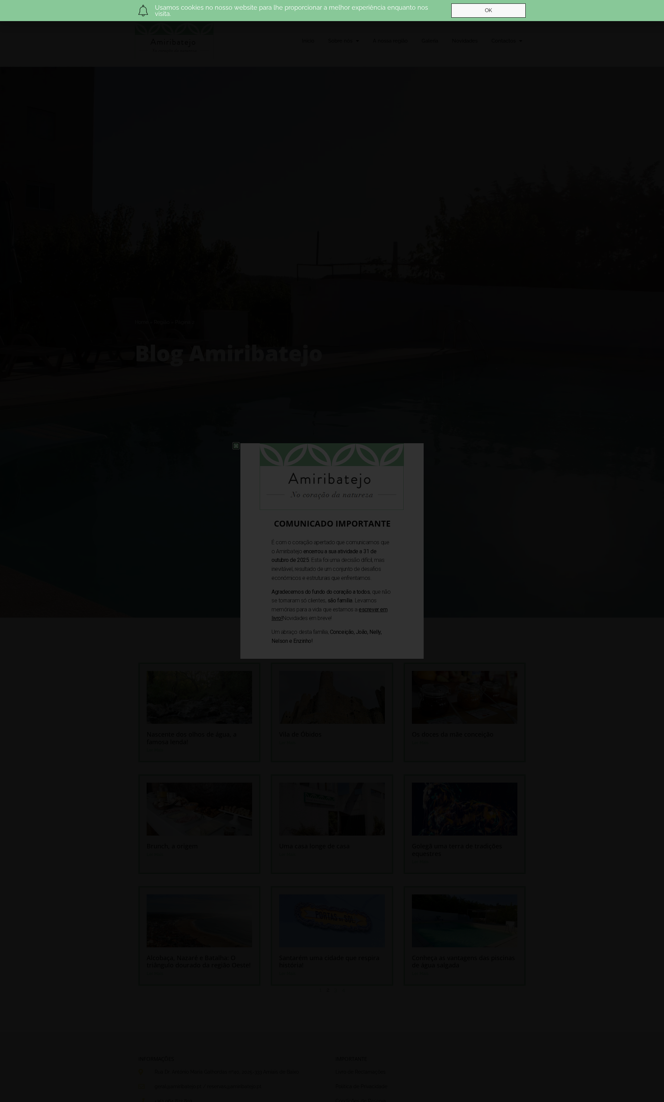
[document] (332, 551)
